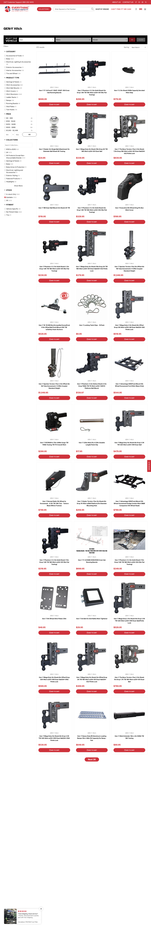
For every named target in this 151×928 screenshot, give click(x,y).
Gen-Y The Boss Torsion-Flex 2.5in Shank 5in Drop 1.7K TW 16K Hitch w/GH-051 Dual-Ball (129, 679)
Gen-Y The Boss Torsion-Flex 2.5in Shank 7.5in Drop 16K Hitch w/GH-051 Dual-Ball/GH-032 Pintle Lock (129, 151)
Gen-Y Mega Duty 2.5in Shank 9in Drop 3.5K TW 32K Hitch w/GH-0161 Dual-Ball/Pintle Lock (129, 621)
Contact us (128, 2)
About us (116, 2)
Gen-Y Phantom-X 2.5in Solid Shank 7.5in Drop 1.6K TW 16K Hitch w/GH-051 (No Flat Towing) (54, 562)
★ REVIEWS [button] (149, 466)
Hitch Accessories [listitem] (14, 85)
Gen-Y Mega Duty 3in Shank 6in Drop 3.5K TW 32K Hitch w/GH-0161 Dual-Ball (129, 444)
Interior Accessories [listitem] (15, 70)
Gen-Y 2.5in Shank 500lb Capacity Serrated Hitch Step (129, 91)
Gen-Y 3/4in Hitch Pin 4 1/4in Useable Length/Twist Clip (92, 444)
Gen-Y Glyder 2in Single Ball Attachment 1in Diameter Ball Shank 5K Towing (54, 150)
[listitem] (18, 118)
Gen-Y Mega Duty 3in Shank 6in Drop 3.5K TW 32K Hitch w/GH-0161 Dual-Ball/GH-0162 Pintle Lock (54, 738)
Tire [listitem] (8, 215)
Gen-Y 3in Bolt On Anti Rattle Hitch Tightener (91, 618)
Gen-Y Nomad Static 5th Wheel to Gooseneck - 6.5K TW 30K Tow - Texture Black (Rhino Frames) (54, 503)
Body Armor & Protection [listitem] (16, 167)
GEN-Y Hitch (54, 87)
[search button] (92, 9)
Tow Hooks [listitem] (11, 110)
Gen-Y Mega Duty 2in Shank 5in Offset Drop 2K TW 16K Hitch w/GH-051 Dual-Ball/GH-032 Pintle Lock (91, 679)
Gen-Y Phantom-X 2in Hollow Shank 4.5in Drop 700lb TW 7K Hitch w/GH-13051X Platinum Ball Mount (92, 386)
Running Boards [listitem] (13, 103)
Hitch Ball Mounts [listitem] (14, 88)
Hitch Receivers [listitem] (14, 94)
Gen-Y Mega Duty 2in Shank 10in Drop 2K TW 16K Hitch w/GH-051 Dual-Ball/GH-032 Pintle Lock (92, 269)
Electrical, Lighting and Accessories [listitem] (14, 171)
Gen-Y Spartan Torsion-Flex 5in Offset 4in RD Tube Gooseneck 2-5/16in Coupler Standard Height (129, 269)
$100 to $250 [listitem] (12, 149)
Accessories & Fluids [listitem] (15, 56)
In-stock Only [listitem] (13, 194)
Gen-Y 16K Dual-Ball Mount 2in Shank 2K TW (54, 208)
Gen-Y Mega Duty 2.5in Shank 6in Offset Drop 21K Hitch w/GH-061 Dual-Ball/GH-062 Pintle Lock (129, 327)
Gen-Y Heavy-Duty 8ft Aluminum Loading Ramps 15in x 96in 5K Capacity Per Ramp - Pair (92, 738)
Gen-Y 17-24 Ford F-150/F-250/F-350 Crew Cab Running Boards (54, 91)
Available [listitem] (11, 197)
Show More (18, 186)
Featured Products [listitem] (14, 179)
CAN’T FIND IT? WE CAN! (121, 9)
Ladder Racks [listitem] (12, 97)
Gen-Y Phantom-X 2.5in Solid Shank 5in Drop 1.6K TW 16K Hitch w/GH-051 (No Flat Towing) (92, 93)
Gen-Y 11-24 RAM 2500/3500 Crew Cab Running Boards (92, 561)
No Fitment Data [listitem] (14, 212)
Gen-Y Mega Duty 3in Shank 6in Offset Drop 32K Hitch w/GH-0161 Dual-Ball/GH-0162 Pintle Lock (54, 679)
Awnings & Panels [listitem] (13, 82)
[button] (140, 9)
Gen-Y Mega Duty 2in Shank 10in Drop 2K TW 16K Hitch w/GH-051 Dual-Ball (92, 150)
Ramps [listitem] (10, 100)
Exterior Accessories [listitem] (15, 67)
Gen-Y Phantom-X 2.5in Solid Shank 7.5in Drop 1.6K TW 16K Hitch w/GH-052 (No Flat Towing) (129, 562)
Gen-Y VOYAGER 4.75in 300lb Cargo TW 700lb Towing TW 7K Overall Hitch (54, 444)
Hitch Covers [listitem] (12, 91)
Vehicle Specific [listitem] (13, 209)
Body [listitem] (10, 59)
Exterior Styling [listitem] (13, 175)
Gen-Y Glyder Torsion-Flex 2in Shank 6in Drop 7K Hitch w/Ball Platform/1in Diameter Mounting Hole (92, 503)
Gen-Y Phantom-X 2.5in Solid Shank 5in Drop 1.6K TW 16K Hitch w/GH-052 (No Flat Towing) (92, 210)
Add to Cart (55, 104)
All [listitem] (9, 152)
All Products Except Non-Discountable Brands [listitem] (15, 156)
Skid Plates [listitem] (11, 106)
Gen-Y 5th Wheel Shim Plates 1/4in (54, 618)
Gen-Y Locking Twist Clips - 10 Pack (91, 325)
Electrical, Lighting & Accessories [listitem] (18, 63)
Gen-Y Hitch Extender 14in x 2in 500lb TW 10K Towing (129, 737)
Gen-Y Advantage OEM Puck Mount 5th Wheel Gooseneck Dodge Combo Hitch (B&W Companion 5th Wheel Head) (129, 503)
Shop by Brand (102, 9)
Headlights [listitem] (11, 182)
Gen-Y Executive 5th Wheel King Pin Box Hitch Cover (129, 209)
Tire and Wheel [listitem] (13, 73)
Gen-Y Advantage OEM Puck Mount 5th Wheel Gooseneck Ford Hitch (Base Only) (129, 385)
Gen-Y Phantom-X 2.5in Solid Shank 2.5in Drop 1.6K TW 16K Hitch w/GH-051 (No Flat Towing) (54, 269)
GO (29, 134)
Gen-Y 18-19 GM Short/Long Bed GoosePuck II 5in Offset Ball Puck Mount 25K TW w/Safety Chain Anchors (54, 327)
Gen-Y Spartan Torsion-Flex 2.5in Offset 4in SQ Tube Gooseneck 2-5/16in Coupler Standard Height (54, 386)
